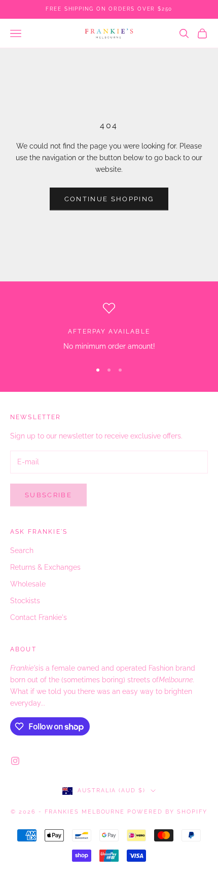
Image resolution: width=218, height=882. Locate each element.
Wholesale (28, 584)
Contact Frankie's (38, 617)
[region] (109, 327)
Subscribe (48, 495)
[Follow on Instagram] (15, 761)
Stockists (25, 601)
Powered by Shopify (167, 811)
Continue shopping (109, 199)
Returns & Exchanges (45, 567)
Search (21, 550)
